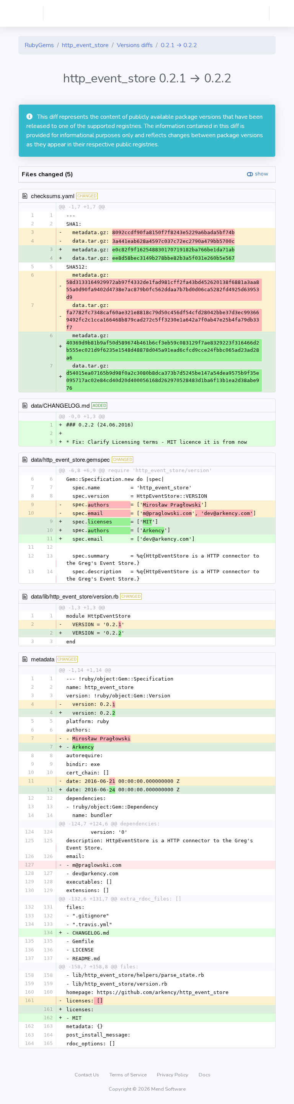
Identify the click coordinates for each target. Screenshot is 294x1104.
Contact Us (87, 1074)
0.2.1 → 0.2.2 (179, 45)
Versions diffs (135, 45)
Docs (205, 1074)
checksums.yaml (52, 196)
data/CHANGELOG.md (60, 405)
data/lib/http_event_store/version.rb (74, 596)
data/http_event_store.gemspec (70, 459)
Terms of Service (128, 1074)
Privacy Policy (173, 1074)
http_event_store (85, 45)
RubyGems (39, 45)
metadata (42, 659)
